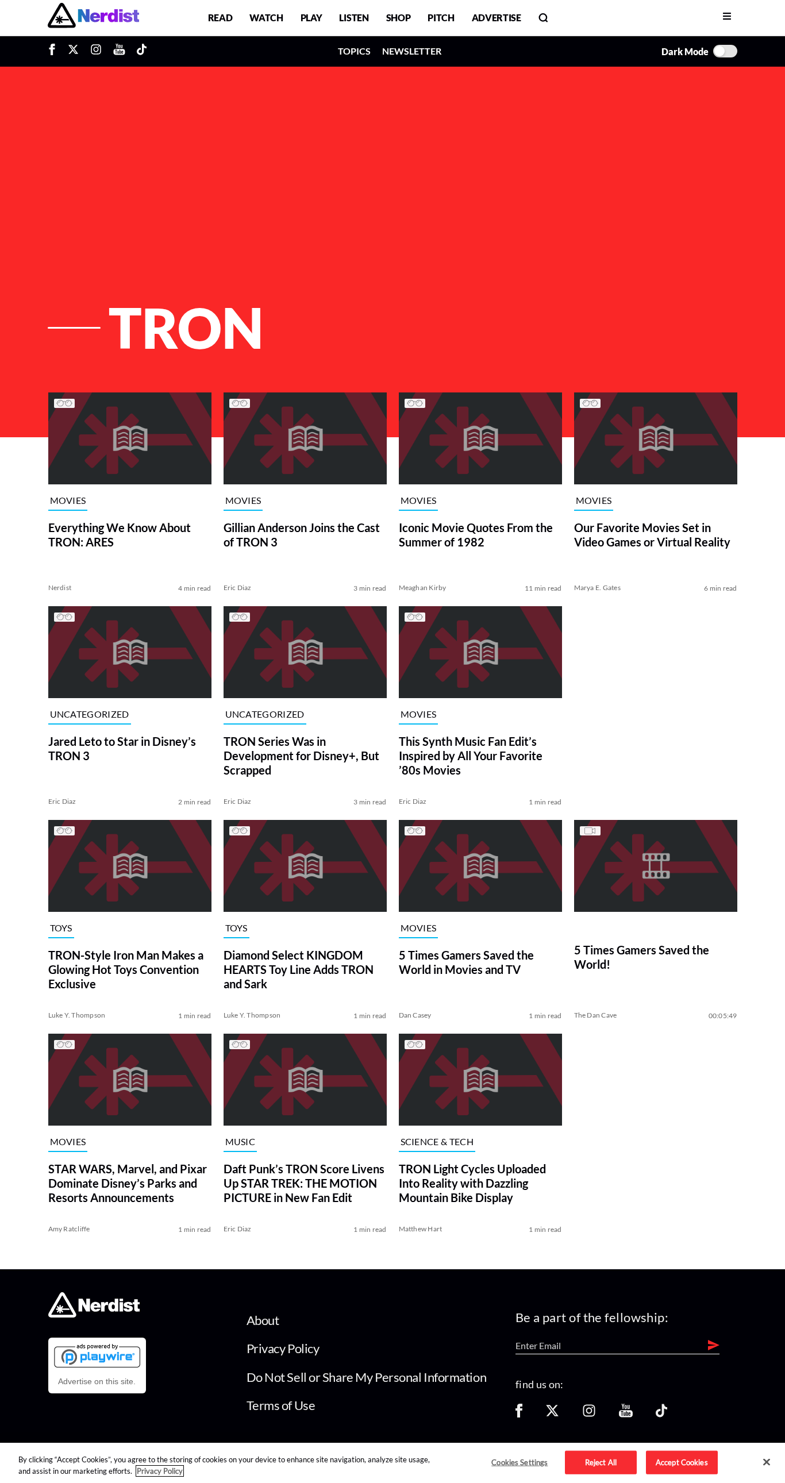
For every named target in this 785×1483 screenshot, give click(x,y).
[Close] (766, 1462)
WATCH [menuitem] (266, 17)
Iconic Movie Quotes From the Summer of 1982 (476, 535)
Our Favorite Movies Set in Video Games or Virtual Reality (652, 535)
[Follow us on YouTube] (626, 1414)
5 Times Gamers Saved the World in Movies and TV (466, 962)
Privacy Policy (283, 1348)
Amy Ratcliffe (69, 1228)
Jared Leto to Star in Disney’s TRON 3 (122, 748)
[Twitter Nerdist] (73, 51)
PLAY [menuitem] (311, 17)
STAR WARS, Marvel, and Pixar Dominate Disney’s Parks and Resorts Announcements (127, 1183)
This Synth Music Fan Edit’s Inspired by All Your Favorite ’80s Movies (470, 755)
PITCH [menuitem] (441, 17)
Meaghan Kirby (423, 587)
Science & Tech (437, 1141)
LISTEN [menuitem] (353, 17)
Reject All (601, 1461)
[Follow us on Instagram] (589, 1414)
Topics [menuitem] (354, 50)
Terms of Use (281, 1405)
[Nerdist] (93, 17)
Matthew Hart (420, 1228)
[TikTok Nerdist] (141, 51)
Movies (68, 500)
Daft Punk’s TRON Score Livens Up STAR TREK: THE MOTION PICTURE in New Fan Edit (304, 1183)
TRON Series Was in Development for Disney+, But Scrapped (301, 755)
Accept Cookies (682, 1461)
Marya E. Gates (597, 587)
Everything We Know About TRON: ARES (119, 535)
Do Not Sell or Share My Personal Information (367, 1377)
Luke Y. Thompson (77, 1015)
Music (240, 1141)
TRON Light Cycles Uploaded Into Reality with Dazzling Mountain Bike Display (472, 1183)
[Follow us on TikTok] (661, 1414)
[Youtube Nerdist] (119, 51)
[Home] (94, 1314)
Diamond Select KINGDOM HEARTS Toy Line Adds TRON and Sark (299, 969)
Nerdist (60, 587)
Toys (61, 927)
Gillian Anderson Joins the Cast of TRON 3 (302, 535)
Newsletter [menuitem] (411, 50)
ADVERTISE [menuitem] (496, 17)
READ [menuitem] (220, 17)
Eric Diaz (238, 587)
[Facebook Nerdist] (55, 51)
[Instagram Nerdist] (95, 51)
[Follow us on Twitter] (552, 1414)
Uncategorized (89, 713)
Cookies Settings (519, 1461)
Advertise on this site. (97, 1381)
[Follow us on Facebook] (518, 1414)
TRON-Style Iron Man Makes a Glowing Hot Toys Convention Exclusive (125, 969)
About (263, 1320)
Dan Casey (415, 1015)
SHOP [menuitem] (398, 17)
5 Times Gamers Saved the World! (641, 957)
